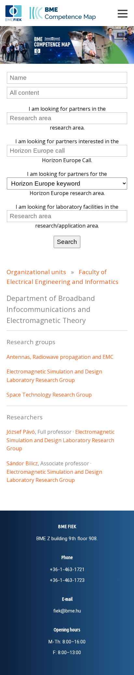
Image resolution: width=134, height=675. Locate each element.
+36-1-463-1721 (67, 569)
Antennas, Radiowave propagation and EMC (60, 356)
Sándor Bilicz (22, 463)
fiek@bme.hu (67, 611)
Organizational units (36, 272)
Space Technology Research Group (49, 394)
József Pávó (21, 431)
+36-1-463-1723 (67, 580)
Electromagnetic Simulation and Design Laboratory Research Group (60, 440)
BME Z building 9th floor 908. (67, 538)
